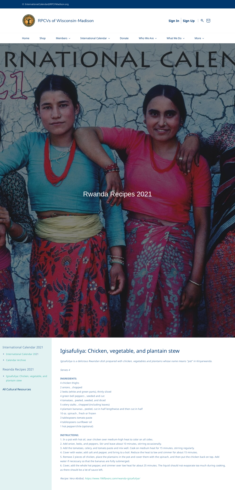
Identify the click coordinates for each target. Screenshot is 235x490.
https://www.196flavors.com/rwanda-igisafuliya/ (112, 478)
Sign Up (189, 21)
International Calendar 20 (21, 354)
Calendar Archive (16, 360)
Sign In (174, 21)
